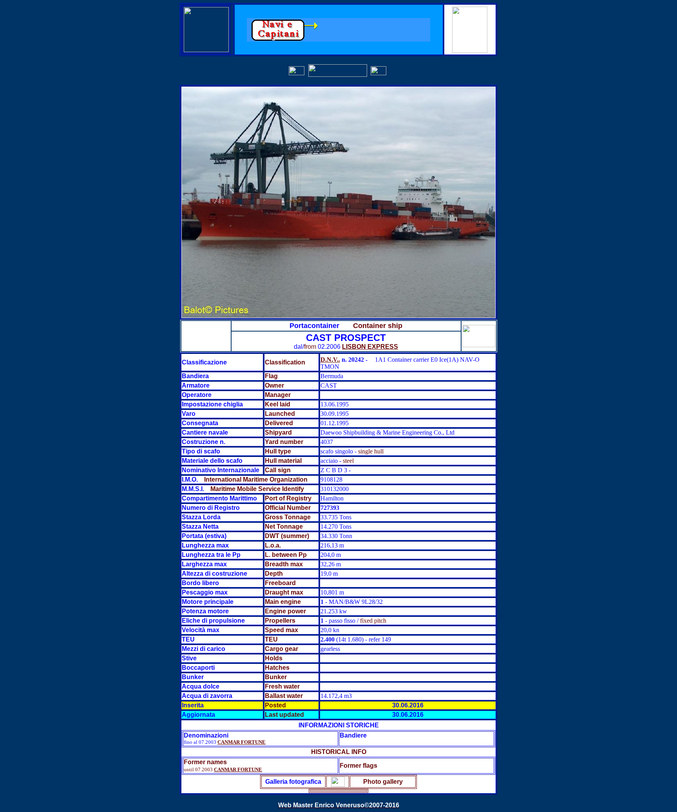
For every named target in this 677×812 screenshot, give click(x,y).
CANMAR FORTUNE (241, 742)
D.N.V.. (330, 359)
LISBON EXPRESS (370, 346)
